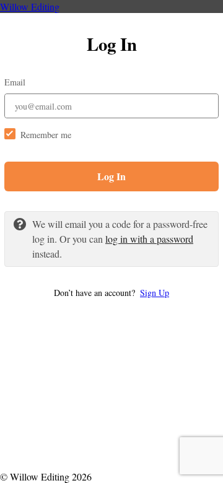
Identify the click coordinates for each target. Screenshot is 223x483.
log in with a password (149, 238)
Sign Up (154, 292)
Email (14, 82)
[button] (111, 292)
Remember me (45, 135)
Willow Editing (29, 6)
